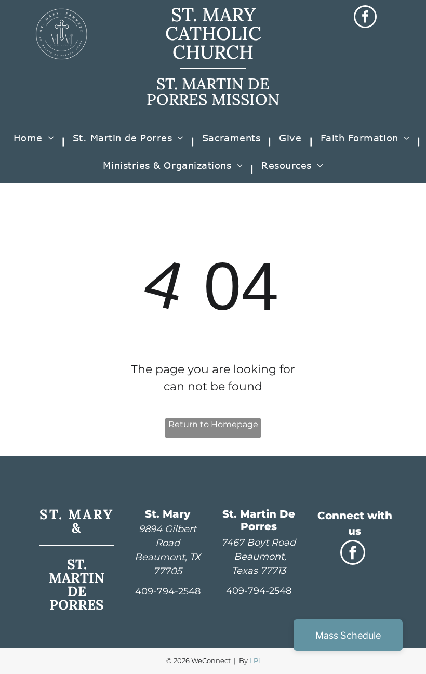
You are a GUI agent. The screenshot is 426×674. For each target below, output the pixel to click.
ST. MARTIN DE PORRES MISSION (213, 91)
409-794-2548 (168, 591)
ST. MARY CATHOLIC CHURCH (213, 33)
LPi (254, 660)
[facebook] (365, 18)
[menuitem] (35, 141)
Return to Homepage (213, 424)
